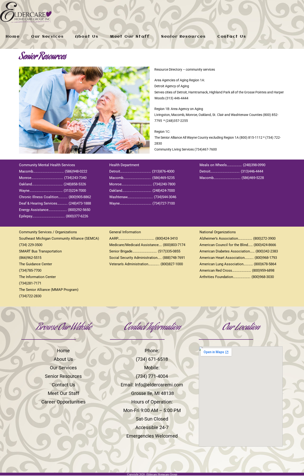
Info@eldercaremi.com (159, 385)
